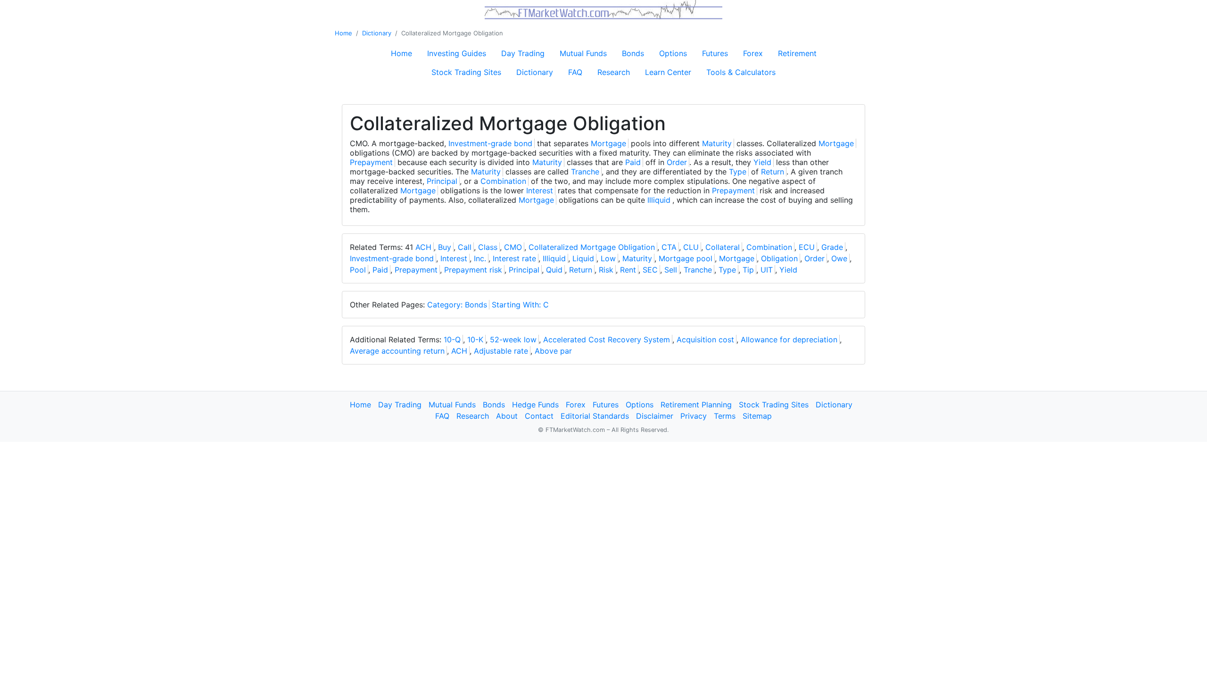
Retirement (797, 53)
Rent (628, 269)
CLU (691, 247)
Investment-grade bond (490, 143)
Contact (539, 416)
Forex (753, 53)
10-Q (452, 339)
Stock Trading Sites (466, 72)
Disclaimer (654, 416)
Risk (606, 269)
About (507, 416)
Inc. (480, 258)
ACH (423, 247)
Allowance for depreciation (789, 339)
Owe (839, 258)
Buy (444, 247)
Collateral (722, 247)
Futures (715, 53)
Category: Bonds (457, 304)
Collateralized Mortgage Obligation (592, 247)
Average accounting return (397, 351)
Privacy (693, 416)
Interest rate (514, 258)
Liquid (583, 258)
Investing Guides (456, 53)
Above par (553, 351)
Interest (539, 190)
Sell (670, 269)
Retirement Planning (696, 404)
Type (737, 171)
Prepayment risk (473, 269)
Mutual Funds (583, 53)
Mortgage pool (685, 258)
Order (677, 162)
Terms (725, 416)
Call (464, 247)
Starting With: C (520, 304)
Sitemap (757, 416)
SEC (650, 269)
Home (343, 33)
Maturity (717, 143)
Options (673, 53)
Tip (748, 269)
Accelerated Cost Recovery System (606, 339)
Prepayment (371, 162)
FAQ (575, 72)
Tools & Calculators (741, 72)
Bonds (633, 53)
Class (487, 247)
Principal (442, 181)
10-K (475, 339)
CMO (513, 247)
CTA (669, 247)
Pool (358, 269)
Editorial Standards (595, 416)
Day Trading (523, 53)
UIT (767, 269)
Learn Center (668, 72)
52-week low (513, 339)
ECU (807, 247)
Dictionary (376, 33)
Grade (832, 247)
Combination (503, 181)
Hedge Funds (535, 404)
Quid (554, 269)
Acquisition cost (705, 339)
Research (613, 72)
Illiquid (658, 200)
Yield (762, 162)
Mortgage (608, 143)
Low (608, 258)
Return (772, 171)
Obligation (779, 258)
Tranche (585, 171)
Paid (633, 162)
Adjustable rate (501, 351)
